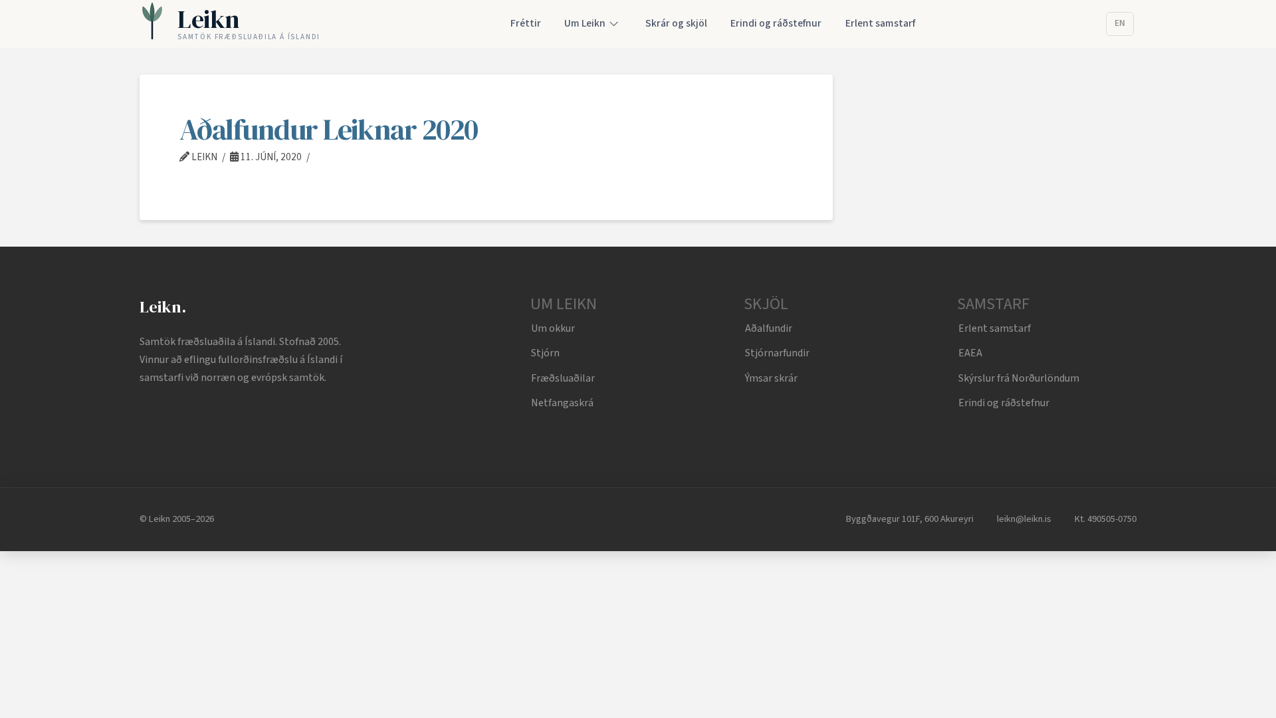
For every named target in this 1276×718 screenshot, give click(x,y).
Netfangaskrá (562, 403)
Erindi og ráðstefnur (1003, 403)
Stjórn (545, 353)
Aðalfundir (768, 328)
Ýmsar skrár (771, 378)
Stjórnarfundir (777, 353)
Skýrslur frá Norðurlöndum (1018, 378)
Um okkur (553, 328)
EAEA (970, 353)
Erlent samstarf (994, 328)
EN (1120, 23)
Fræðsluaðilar (563, 378)
